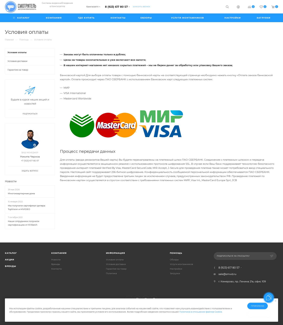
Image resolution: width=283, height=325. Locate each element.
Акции (9, 259)
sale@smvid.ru (227, 274)
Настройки (176, 268)
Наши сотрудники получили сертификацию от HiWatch (23, 223)
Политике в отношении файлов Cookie (200, 311)
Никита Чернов (30, 156)
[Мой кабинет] (238, 7)
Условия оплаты (115, 259)
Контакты (56, 268)
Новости (11, 181)
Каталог (11, 253)
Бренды (10, 266)
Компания (58, 253)
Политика (111, 273)
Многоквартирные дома (21, 193)
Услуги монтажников (181, 264)
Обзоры (174, 259)
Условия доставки (116, 264)
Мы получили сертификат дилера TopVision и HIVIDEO (26, 207)
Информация (115, 253)
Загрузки (175, 273)
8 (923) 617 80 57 (116, 6)
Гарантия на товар (116, 268)
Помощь (176, 253)
